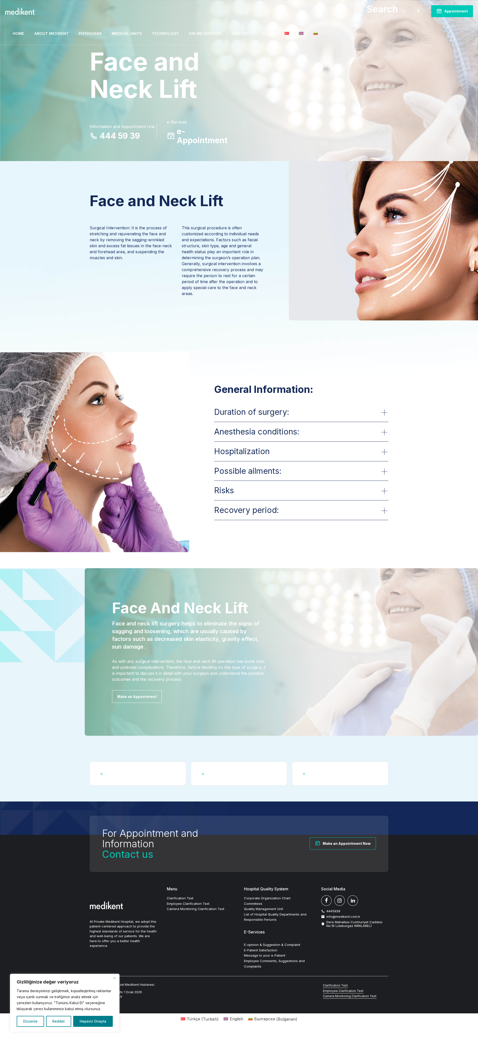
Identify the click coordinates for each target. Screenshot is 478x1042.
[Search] (403, 11)
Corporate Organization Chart (267, 898)
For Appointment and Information (150, 843)
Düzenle (30, 1021)
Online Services (205, 33)
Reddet (58, 1021)
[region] (65, 1003)
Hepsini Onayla (93, 1021)
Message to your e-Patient (264, 955)
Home (18, 33)
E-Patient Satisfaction (260, 950)
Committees (253, 904)
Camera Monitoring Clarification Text (195, 909)
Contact (241, 33)
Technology (165, 33)
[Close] (114, 978)
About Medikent (51, 33)
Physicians (90, 33)
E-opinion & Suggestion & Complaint (272, 945)
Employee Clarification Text (188, 904)
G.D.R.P (268, 33)
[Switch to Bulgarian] (315, 33)
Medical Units (127, 33)
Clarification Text (180, 898)
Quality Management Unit (263, 909)
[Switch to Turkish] (287, 33)
